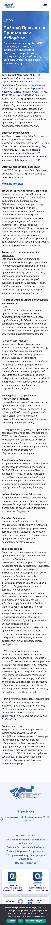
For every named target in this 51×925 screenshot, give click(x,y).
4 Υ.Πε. (10, 20)
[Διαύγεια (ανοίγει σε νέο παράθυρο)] (14, 901)
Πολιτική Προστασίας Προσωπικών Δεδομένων (25, 32)
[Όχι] (47, 914)
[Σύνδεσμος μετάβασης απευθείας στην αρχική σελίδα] (25, 792)
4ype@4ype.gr (27, 811)
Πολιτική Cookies (25, 835)
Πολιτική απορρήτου (35, 921)
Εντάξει (11, 921)
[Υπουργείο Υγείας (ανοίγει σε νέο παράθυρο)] (37, 901)
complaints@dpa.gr (12, 763)
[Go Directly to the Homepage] (10, 5)
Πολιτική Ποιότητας (25, 863)
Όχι (20, 921)
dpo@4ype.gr (15, 184)
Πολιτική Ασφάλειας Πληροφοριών (25, 851)
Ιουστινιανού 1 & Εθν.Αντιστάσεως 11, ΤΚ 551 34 (27, 819)
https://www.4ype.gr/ (24, 156)
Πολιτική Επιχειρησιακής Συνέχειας (25, 847)
